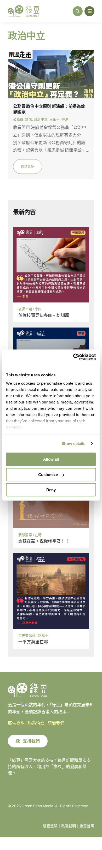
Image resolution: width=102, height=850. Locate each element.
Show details (73, 443)
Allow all (51, 459)
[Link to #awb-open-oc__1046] (78, 11)
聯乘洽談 (36, 723)
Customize (48, 474)
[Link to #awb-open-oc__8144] (89, 11)
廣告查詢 (16, 723)
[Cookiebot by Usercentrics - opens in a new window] (73, 356)
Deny (51, 490)
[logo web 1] (23, 7)
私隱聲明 (68, 826)
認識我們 (56, 723)
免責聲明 (87, 826)
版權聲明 (50, 826)
